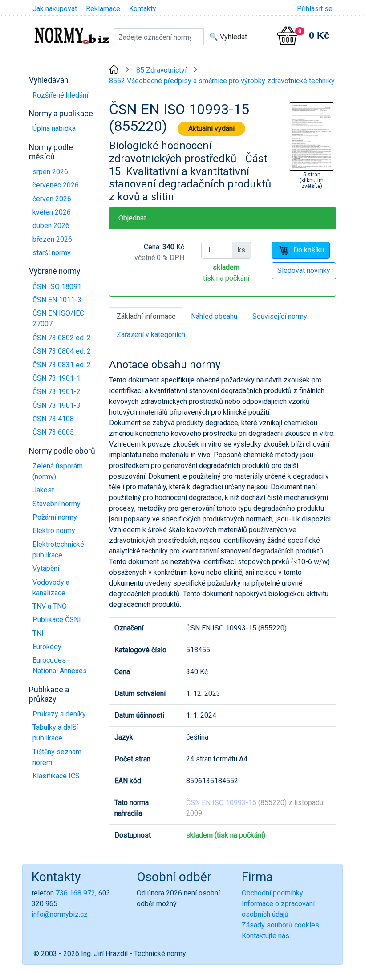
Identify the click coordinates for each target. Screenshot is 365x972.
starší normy (51, 252)
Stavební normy (56, 504)
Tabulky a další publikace (55, 732)
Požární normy (54, 517)
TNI (38, 633)
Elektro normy (53, 530)
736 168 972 (75, 893)
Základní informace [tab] (146, 316)
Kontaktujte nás (265, 935)
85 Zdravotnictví (161, 70)
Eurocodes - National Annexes (59, 665)
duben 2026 (50, 225)
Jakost (43, 490)
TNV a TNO (49, 606)
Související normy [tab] (279, 316)
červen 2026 (51, 199)
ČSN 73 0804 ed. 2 (61, 351)
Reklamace (103, 8)
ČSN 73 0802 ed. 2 (61, 337)
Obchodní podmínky (272, 893)
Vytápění (45, 568)
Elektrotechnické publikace (58, 549)
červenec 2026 (55, 185)
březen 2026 (52, 239)
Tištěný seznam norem (56, 757)
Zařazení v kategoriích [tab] (151, 334)
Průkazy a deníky (59, 714)
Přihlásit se (315, 8)
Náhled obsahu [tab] (214, 316)
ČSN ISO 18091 (56, 286)
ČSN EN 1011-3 (56, 300)
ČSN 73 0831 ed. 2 (61, 365)
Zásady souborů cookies (280, 925)
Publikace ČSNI (56, 619)
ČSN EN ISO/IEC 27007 (58, 318)
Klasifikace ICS (56, 776)
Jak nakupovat (54, 8)
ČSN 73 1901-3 (56, 405)
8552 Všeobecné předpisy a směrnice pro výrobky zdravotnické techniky (222, 81)
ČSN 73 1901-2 (56, 391)
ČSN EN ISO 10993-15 (221, 802)
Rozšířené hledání (60, 95)
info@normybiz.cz (60, 914)
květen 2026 (51, 212)
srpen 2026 (50, 171)
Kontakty (142, 8)
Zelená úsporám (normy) (57, 471)
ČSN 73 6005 (53, 432)
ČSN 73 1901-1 (56, 378)
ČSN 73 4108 (53, 419)
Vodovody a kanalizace (50, 587)
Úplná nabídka (54, 128)
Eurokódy (46, 647)
